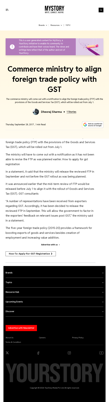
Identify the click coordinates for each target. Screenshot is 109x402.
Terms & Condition (13, 342)
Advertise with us (49, 244)
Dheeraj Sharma (51, 112)
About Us (9, 337)
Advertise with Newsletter (21, 328)
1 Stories (71, 111)
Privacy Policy (78, 337)
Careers (42, 337)
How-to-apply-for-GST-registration (29, 253)
